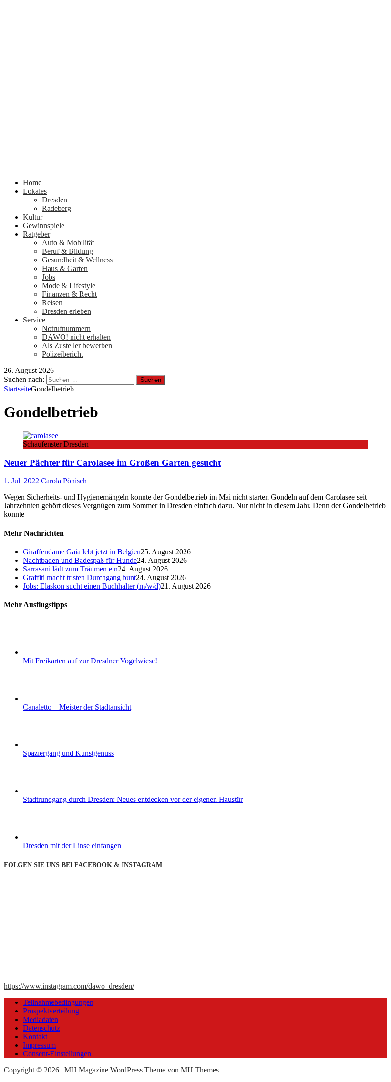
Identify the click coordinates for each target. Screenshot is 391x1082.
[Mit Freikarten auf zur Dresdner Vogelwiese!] (58, 652)
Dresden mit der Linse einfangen (72, 846)
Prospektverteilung (51, 1011)
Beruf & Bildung (67, 251)
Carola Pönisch (64, 481)
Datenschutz (41, 1028)
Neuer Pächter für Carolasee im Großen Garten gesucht (112, 463)
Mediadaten (40, 1019)
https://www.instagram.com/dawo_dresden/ (69, 986)
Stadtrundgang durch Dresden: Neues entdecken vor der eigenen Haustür (133, 799)
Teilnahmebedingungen (58, 1002)
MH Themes (200, 1070)
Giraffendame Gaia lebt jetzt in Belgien (82, 552)
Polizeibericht (62, 354)
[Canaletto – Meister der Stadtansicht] (58, 698)
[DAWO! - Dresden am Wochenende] (195, 166)
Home (32, 183)
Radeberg (56, 208)
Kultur (32, 217)
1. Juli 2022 (21, 481)
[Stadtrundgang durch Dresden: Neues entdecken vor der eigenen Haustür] (58, 791)
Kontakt (35, 1036)
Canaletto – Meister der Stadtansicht (77, 707)
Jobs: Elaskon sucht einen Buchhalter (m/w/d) (92, 586)
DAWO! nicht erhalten (76, 337)
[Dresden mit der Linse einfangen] (58, 837)
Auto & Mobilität (68, 243)
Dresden (54, 200)
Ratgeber (36, 234)
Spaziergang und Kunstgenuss (68, 753)
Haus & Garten (65, 268)
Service (34, 320)
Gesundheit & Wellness (77, 260)
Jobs (48, 277)
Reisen (52, 303)
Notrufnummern (66, 328)
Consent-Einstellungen (57, 1054)
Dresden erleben (66, 311)
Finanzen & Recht (69, 294)
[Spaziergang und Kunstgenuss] (58, 745)
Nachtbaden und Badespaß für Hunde (80, 560)
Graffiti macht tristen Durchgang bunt (79, 577)
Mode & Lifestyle (68, 285)
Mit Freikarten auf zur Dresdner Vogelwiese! (90, 661)
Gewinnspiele (43, 225)
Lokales (35, 191)
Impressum (39, 1045)
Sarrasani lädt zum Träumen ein (70, 569)
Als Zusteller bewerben (77, 345)
